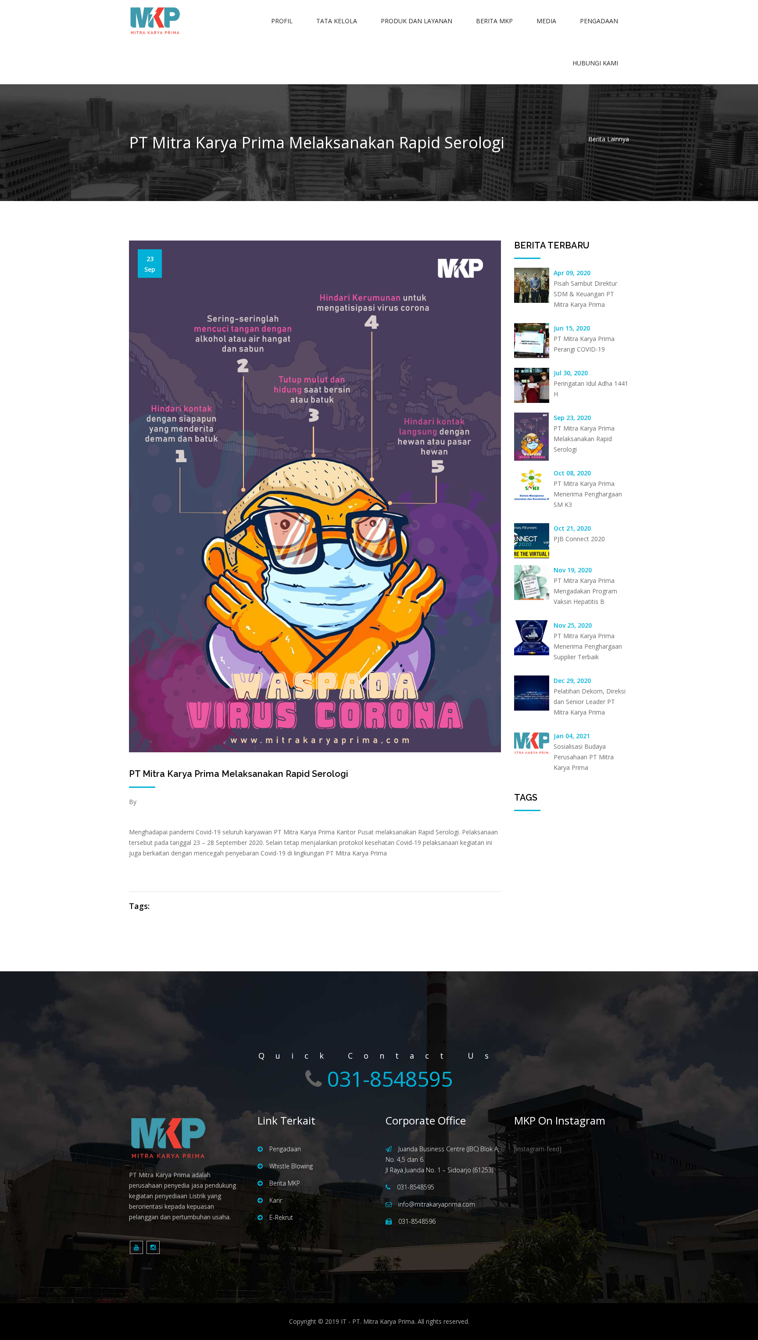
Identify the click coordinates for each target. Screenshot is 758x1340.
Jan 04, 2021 (572, 736)
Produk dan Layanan (416, 21)
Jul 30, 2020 (571, 373)
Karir (275, 1200)
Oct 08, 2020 (572, 473)
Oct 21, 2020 (572, 528)
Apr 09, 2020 (572, 273)
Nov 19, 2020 (573, 570)
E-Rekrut (281, 1217)
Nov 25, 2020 (573, 625)
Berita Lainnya (608, 139)
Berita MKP (494, 21)
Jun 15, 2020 (572, 328)
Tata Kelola (336, 21)
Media (546, 21)
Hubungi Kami (595, 63)
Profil (282, 21)
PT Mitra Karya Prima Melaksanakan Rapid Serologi (238, 774)
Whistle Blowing (291, 1166)
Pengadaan (599, 21)
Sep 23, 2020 (572, 417)
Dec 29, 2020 (572, 680)
